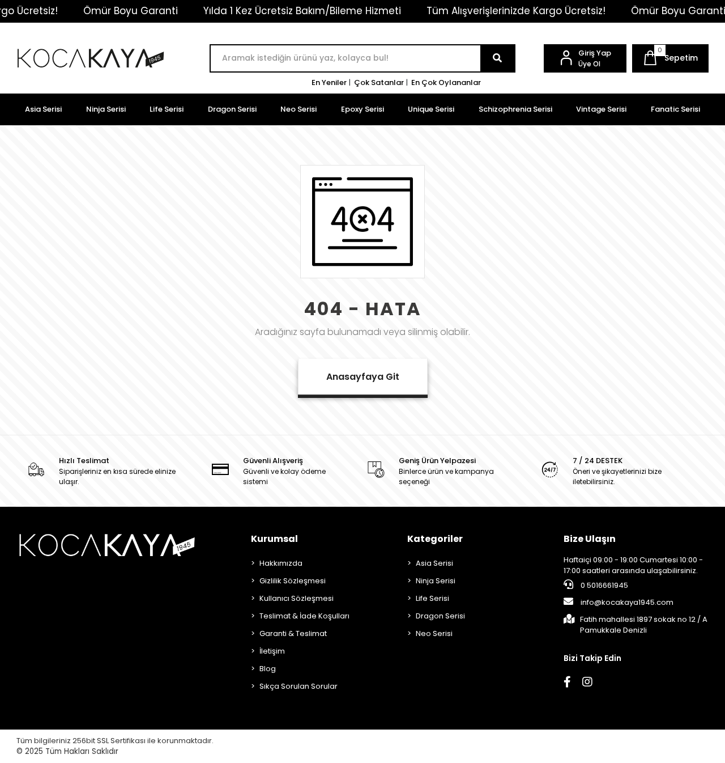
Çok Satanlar (379, 82)
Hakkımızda (280, 563)
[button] (670, 58)
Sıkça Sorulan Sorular (298, 686)
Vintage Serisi (601, 109)
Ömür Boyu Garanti (130, 11)
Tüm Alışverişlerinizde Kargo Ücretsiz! (516, 11)
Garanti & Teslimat (293, 633)
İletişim (272, 651)
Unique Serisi (431, 109)
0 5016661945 (603, 585)
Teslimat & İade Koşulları (304, 616)
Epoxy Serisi (362, 109)
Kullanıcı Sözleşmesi (296, 598)
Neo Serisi (298, 109)
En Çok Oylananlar (446, 82)
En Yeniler (329, 82)
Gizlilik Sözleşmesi (292, 580)
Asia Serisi (43, 109)
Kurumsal (274, 538)
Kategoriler (435, 538)
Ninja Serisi (106, 109)
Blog (267, 668)
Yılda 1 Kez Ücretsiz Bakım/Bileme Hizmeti (302, 11)
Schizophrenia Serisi (515, 109)
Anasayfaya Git (362, 376)
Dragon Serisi (232, 109)
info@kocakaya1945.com (627, 602)
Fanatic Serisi (675, 109)
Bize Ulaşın (590, 538)
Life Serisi (167, 109)
